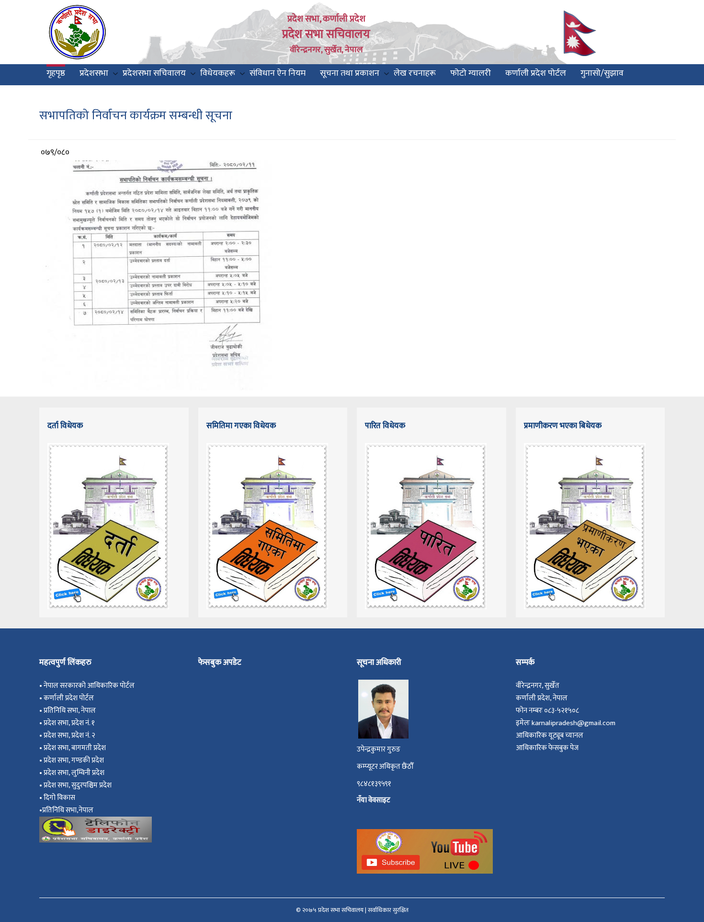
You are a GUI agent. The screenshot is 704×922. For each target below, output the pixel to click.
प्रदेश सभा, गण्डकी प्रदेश (75, 760)
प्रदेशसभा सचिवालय (154, 73)
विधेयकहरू (217, 73)
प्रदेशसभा (93, 73)
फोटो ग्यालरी (470, 73)
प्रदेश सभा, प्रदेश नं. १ (71, 723)
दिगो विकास (60, 798)
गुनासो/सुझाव (602, 73)
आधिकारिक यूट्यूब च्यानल (549, 735)
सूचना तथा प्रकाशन (349, 73)
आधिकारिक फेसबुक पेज (547, 748)
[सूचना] (157, 275)
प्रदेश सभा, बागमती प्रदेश (76, 748)
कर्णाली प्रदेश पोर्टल (535, 73)
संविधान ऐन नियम (278, 73)
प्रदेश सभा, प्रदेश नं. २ (71, 735)
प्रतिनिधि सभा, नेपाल (70, 711)
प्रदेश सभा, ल (60, 773)
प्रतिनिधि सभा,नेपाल (67, 810)
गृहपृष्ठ (55, 73)
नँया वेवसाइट (373, 800)
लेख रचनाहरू (415, 73)
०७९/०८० (55, 152)
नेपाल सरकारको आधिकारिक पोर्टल (89, 686)
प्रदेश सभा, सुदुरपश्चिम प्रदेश (79, 785)
